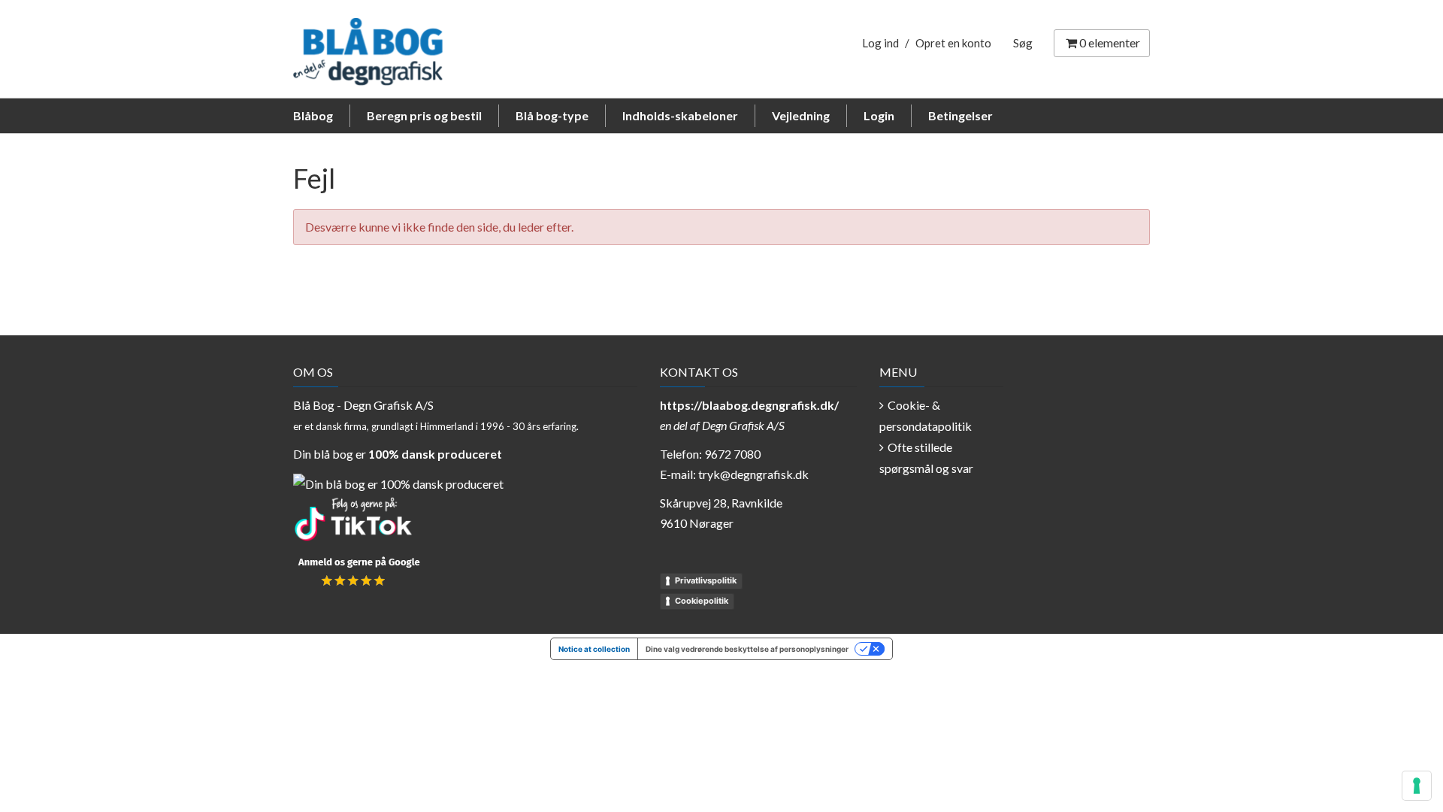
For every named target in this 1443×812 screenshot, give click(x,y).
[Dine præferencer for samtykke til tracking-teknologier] (1416, 785)
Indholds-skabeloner (680, 115)
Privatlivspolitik (706, 580)
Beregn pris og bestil (424, 115)
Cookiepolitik (701, 600)
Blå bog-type (552, 115)
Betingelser (960, 115)
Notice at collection (594, 648)
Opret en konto (953, 43)
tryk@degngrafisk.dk (753, 474)
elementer (1109, 42)
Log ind (880, 43)
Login (879, 115)
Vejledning (801, 115)
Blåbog (313, 115)
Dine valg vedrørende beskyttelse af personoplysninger (747, 648)
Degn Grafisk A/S (743, 425)
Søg (1023, 43)
